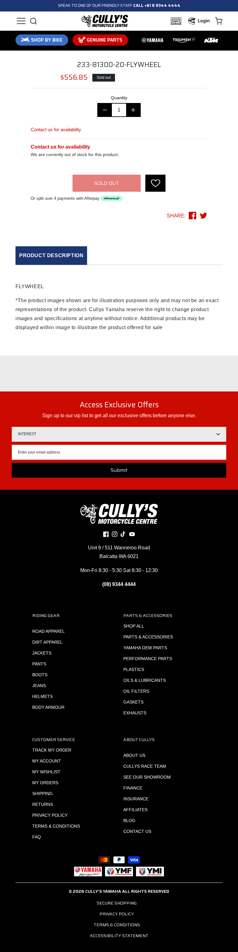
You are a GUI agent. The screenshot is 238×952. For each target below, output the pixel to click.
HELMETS (42, 696)
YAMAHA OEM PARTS (145, 647)
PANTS (39, 663)
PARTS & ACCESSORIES (148, 636)
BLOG (129, 820)
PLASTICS (133, 669)
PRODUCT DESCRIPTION (51, 255)
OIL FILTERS (136, 691)
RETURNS (42, 804)
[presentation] (155, 183)
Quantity (119, 97)
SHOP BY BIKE (47, 40)
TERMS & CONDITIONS (56, 826)
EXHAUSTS (134, 712)
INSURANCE (135, 798)
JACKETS (41, 652)
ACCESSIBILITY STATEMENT (119, 935)
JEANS (39, 685)
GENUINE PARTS (104, 40)
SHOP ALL (133, 625)
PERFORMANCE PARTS (147, 658)
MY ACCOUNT (46, 760)
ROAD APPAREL (48, 631)
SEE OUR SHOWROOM (147, 777)
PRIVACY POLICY (50, 815)
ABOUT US (134, 755)
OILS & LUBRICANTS (144, 680)
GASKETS (133, 701)
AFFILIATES (135, 809)
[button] (20, 21)
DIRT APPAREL (47, 642)
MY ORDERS (45, 782)
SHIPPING (42, 793)
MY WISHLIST (46, 771)
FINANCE (132, 787)
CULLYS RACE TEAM (144, 766)
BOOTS (39, 674)
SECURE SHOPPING (117, 903)
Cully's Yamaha (103, 891)
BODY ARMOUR (48, 707)
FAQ (36, 836)
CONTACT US (137, 831)
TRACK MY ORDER (51, 750)
